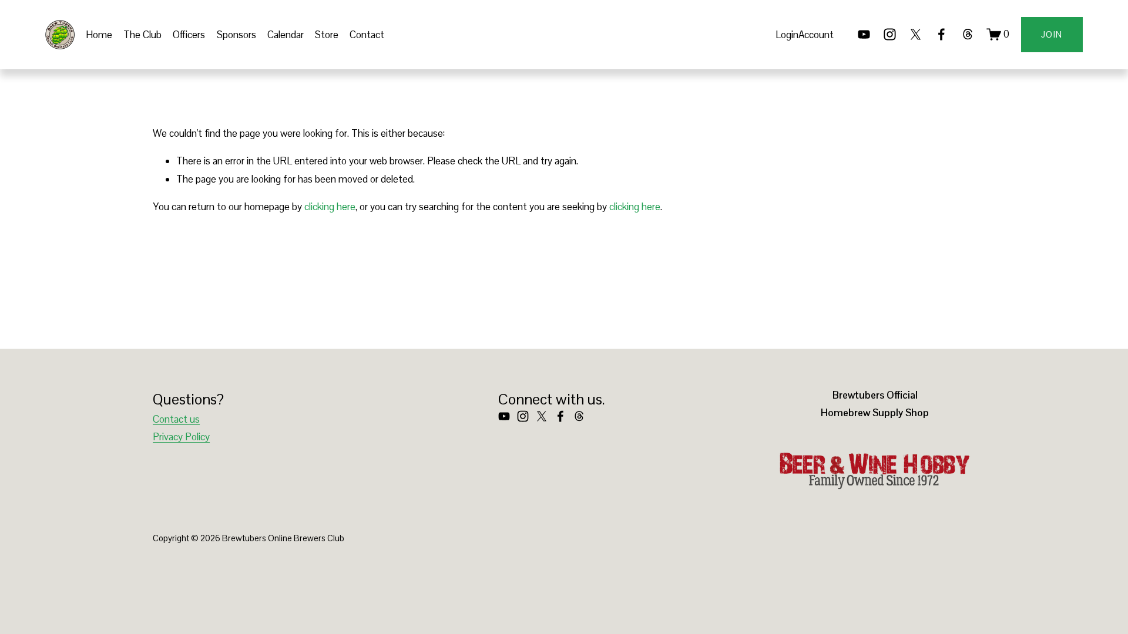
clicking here (329, 206)
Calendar (285, 34)
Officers (189, 34)
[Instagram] (889, 34)
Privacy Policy (181, 436)
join (1052, 34)
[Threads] (968, 34)
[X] (915, 34)
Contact (367, 34)
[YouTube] (864, 34)
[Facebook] (941, 34)
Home (99, 34)
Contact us (176, 419)
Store (326, 34)
